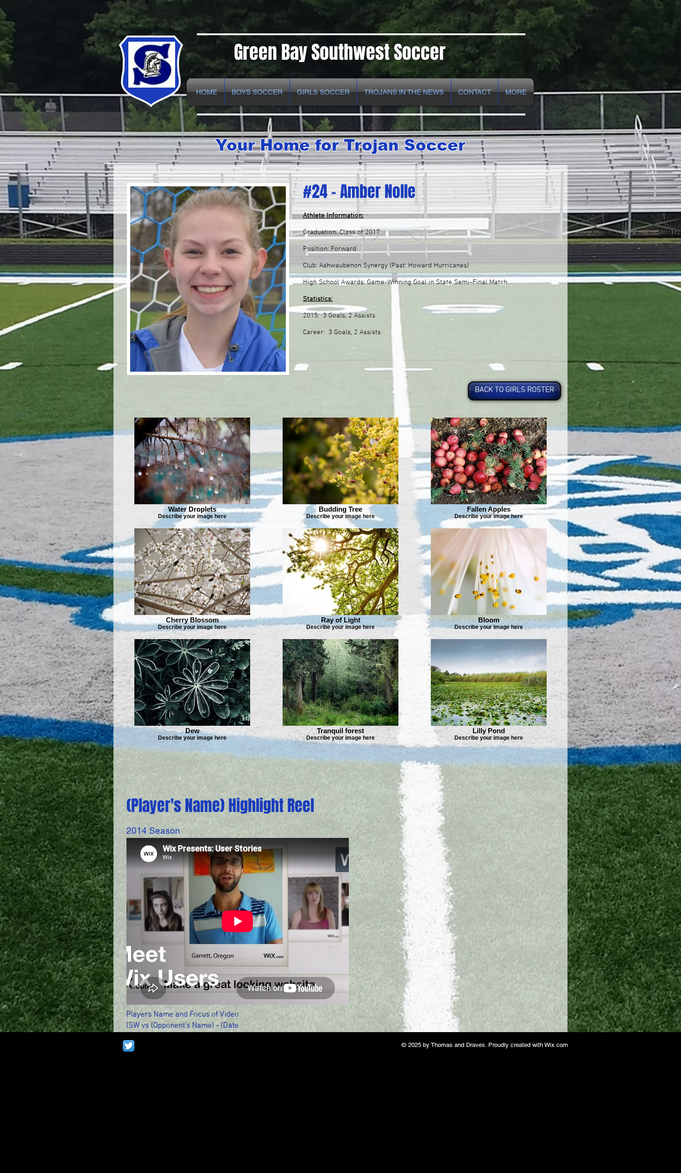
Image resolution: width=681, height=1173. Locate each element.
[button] (516, 92)
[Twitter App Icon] (128, 1046)
